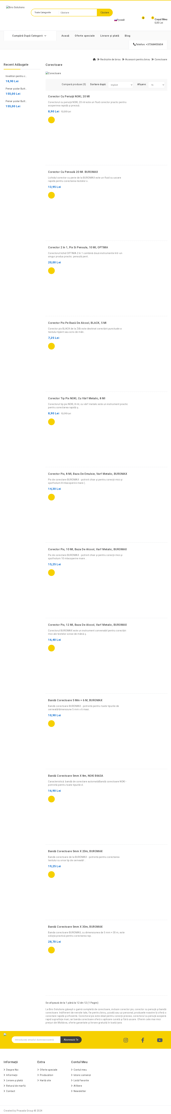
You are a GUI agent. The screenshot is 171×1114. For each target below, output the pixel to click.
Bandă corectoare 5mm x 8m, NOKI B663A (75, 775)
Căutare (105, 12)
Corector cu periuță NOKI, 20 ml (69, 96)
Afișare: (141, 84)
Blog (127, 35)
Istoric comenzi (82, 1075)
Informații (11, 1075)
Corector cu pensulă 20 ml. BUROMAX (73, 172)
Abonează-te (71, 1039)
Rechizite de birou (110, 59)
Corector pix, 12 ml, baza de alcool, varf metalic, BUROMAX (87, 624)
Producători (46, 1075)
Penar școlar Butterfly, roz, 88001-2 (26, 88)
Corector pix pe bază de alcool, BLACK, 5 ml (77, 322)
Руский (121, 20)
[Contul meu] (131, 20)
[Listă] (55, 83)
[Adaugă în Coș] (51, 120)
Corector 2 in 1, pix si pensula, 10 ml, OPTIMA (78, 247)
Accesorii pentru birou (137, 59)
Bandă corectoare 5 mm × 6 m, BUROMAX (75, 700)
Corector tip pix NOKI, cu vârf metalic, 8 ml (76, 398)
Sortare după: (98, 84)
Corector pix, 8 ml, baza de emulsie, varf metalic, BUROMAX (87, 473)
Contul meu (80, 1069)
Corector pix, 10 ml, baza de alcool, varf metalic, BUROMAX (87, 549)
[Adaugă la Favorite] (66, 120)
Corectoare (161, 59)
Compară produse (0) (74, 84)
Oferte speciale (85, 35)
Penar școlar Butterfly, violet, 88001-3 (27, 101)
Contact (10, 1091)
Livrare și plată (109, 35)
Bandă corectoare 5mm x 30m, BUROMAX (75, 926)
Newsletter (80, 1091)
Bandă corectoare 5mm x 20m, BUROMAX (75, 851)
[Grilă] (51, 83)
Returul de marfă (16, 1085)
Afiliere (78, 1085)
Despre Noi (12, 1069)
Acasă (65, 35)
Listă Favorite (81, 1080)
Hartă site (45, 1080)
